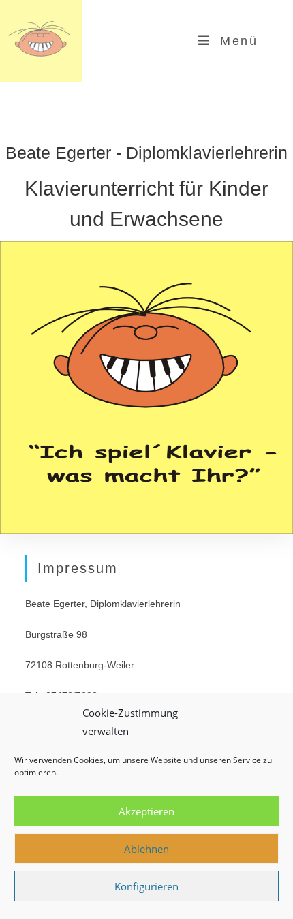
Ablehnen (146, 849)
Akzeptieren (146, 811)
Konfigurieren (146, 886)
